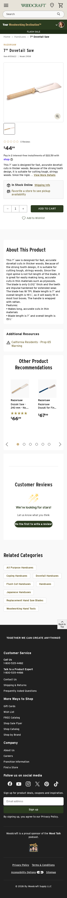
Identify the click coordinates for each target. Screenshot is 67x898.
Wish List (9, 711)
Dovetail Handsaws (47, 575)
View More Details (45, 175)
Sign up (33, 809)
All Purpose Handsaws (19, 567)
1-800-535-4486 (13, 672)
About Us (9, 750)
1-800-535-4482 (13, 663)
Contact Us (10, 679)
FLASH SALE (33, 32)
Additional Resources (22, 334)
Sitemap (51, 872)
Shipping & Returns (15, 685)
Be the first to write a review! (33, 524)
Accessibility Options (23, 872)
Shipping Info (42, 185)
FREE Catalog (12, 717)
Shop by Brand (12, 734)
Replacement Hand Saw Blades (24, 600)
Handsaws (20, 36)
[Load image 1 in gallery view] (9, 129)
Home (7, 36)
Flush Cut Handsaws (18, 584)
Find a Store (11, 767)
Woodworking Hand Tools (21, 608)
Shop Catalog (11, 729)
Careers (8, 756)
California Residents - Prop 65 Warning (31, 344)
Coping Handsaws (16, 575)
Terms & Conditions (43, 865)
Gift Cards (9, 706)
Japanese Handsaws (18, 592)
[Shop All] (6, 5)
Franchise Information (16, 761)
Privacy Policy (49, 816)
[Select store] (52, 5)
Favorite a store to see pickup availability (31, 192)
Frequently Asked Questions (20, 690)
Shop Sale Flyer (13, 723)
